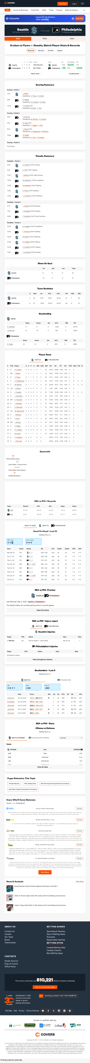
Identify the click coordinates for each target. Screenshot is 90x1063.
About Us (10, 926)
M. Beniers (18, 385)
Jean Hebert (12, 464)
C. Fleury (25, 191)
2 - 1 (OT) (32, 564)
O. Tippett (26, 100)
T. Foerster (26, 106)
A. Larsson (26, 165)
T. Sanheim (26, 216)
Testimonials (10, 942)
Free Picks (35, 10)
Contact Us (10, 931)
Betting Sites (55, 942)
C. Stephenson (19, 381)
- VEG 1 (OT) (36, 709)
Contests (10, 956)
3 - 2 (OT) (32, 576)
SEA (11, 510)
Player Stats (35, 74)
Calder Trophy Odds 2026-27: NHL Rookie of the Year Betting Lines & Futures (40, 905)
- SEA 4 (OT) (36, 705)
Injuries (59, 50)
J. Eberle (25, 93)
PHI (11, 514)
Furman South (22, 464)
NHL (7, 10)
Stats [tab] (18, 38)
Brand (7, 940)
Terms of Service (32, 1011)
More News (80, 881)
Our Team (9, 937)
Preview (50, 50)
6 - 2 (30, 568)
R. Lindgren (26, 226)
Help (15, 1011)
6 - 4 (30, 556)
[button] (45, 610)
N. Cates (25, 123)
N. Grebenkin (27, 180)
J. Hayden (26, 206)
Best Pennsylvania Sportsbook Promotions (55, 783)
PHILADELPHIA (53, 626)
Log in (74, 4)
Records (41, 50)
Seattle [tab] (37, 360)
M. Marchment (19, 411)
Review (79, 808)
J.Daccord (10, 698)
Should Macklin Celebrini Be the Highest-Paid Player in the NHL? (36, 886)
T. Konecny (26, 117)
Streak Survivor (11, 961)
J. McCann (10, 640)
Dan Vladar (37, 68)
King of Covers (11, 964)
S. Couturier (26, 247)
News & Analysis (71, 10)
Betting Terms (44, 535)
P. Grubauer (11, 327)
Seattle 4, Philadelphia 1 (36, 602)
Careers (8, 934)
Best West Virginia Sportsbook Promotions (23, 789)
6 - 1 (30, 579)
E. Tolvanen (18, 400)
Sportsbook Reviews (56, 931)
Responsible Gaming (56, 940)
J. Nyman (26, 129)
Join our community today (45, 987)
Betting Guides (56, 926)
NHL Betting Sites (30, 783)
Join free (62, 4)
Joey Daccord (38, 65)
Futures (59, 10)
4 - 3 (31, 572)
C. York (25, 170)
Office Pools (10, 966)
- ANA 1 (34, 713)
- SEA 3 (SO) (36, 702)
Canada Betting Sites (56, 947)
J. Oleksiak (18, 403)
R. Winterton (19, 407)
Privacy (21, 1011)
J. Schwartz (18, 396)
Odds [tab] (72, 38)
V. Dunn (17, 418)
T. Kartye (18, 388)
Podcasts (51, 937)
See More (45, 872)
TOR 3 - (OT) (36, 698)
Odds (44, 10)
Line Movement (74, 74)
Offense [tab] (18, 738)
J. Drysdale (26, 211)
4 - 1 (30, 552)
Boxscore (31, 50)
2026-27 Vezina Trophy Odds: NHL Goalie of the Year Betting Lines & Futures (39, 896)
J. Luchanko (27, 196)
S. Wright (18, 426)
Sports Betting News (56, 934)
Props (51, 10)
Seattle (23, 29)
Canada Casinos (54, 950)
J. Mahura (26, 175)
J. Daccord (10, 330)
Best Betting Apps (55, 953)
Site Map (8, 1011)
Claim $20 (79, 18)
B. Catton (26, 237)
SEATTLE (39, 626)
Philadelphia (72, 29)
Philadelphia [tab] (53, 360)
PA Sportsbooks (14, 783)
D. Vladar (10, 344)
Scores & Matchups (20, 10)
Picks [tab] (45, 38)
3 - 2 (30, 560)
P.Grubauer (11, 702)
